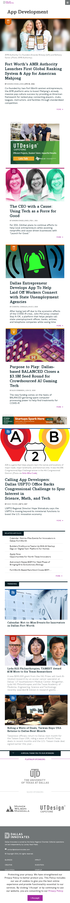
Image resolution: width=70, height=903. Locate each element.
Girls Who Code (29, 473)
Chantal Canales (19, 307)
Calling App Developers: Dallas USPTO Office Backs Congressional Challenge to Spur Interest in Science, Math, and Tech (35, 489)
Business (8, 860)
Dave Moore (12, 504)
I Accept (35, 898)
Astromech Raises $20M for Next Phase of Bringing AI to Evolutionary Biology (30, 563)
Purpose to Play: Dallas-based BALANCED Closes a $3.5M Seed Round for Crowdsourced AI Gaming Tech (34, 376)
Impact (38, 860)
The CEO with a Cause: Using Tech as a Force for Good (33, 211)
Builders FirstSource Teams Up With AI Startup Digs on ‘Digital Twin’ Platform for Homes (32, 547)
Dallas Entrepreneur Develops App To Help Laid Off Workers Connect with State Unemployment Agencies (34, 293)
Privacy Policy (55, 891)
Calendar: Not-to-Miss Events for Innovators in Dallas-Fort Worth (32, 539)
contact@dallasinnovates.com (18, 850)
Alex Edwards (18, 390)
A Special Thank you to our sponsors (37, 753)
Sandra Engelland (15, 84)
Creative (8, 865)
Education (9, 870)
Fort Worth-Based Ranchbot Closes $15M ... (31, 570)
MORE (58, 109)
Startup (38, 870)
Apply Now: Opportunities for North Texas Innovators (30, 555)
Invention (39, 865)
